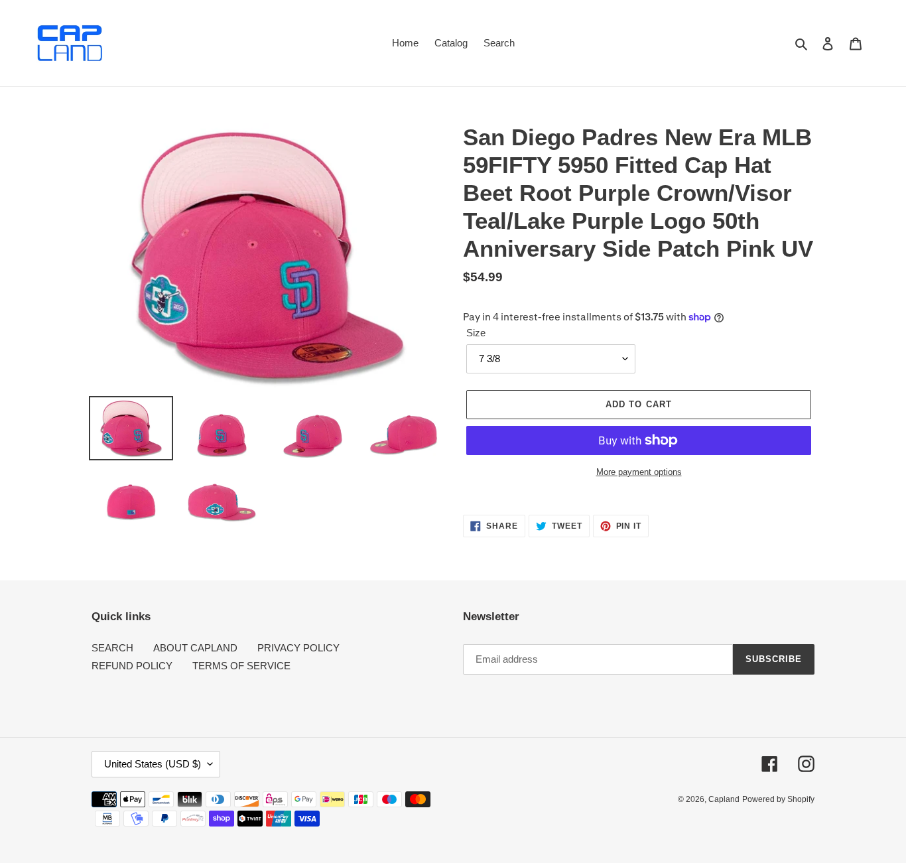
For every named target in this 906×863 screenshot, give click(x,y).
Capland (724, 799)
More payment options (639, 472)
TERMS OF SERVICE (241, 665)
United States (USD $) (152, 763)
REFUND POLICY (132, 665)
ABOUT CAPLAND (195, 647)
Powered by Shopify (778, 799)
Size (475, 332)
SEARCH (112, 647)
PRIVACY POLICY (298, 647)
